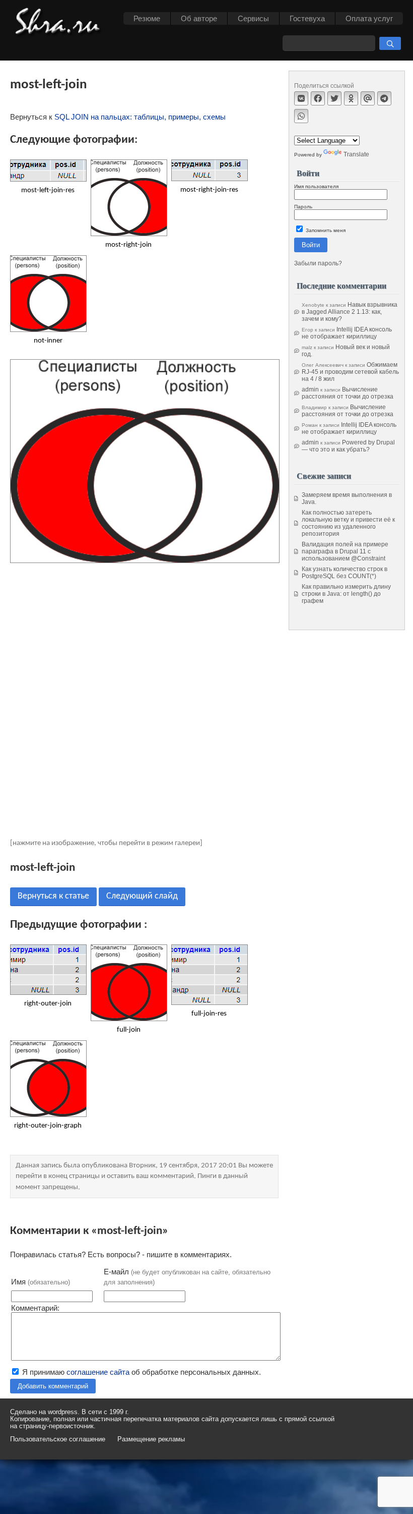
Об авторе (199, 18)
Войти (311, 245)
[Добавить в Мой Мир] (368, 98)
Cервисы (253, 18)
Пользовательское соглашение (57, 1439)
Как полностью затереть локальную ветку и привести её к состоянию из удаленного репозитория (348, 523)
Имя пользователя (316, 186)
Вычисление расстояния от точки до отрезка (347, 393)
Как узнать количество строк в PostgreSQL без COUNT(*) (344, 573)
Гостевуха (307, 18)
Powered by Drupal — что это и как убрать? (348, 446)
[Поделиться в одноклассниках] (351, 98)
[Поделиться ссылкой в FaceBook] (318, 98)
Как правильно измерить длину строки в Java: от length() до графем (346, 593)
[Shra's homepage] (60, 22)
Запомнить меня (325, 230)
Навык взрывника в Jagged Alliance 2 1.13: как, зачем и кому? (349, 311)
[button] (390, 43)
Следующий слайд (142, 896)
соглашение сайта (97, 1372)
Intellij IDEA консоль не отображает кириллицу (347, 333)
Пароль (303, 206)
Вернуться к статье (53, 896)
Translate (356, 154)
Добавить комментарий (53, 1386)
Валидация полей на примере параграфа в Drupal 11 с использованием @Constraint (345, 551)
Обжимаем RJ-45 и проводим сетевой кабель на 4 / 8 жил (350, 371)
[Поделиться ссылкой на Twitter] (334, 98)
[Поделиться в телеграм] (384, 98)
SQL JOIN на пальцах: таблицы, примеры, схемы (140, 117)
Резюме (146, 18)
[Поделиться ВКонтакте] (301, 98)
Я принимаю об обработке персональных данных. (140, 1372)
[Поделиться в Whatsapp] (301, 116)
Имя (40, 1281)
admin (310, 389)
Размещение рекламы (151, 1439)
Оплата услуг (369, 18)
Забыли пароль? (318, 263)
